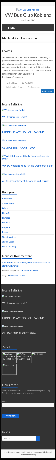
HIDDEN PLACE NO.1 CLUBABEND (23, 132)
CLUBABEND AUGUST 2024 (19, 147)
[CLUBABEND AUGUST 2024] (28, 141)
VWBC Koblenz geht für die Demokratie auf (27, 165)
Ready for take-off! (18, 275)
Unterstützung (9, 246)
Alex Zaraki (7, 262)
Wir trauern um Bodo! (14, 116)
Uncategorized (9, 237)
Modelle (6, 222)
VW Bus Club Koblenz (28, 15)
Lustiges (6, 217)
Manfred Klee (11, 83)
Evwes (7, 51)
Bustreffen (7, 198)
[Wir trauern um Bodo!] (28, 111)
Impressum (38, 452)
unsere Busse (8, 241)
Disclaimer (47, 452)
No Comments (34, 87)
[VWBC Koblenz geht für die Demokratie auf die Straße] (28, 158)
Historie (20, 87)
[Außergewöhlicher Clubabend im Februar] (28, 175)
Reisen (5, 232)
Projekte (6, 227)
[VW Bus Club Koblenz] (27, 9)
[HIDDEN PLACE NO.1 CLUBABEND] (28, 126)
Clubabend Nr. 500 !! (28, 270)
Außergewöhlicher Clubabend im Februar (25, 180)
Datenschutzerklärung (28, 455)
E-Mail (5, 401)
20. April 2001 (27, 83)
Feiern (5, 208)
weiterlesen (47, 91)
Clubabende (11, 87)
